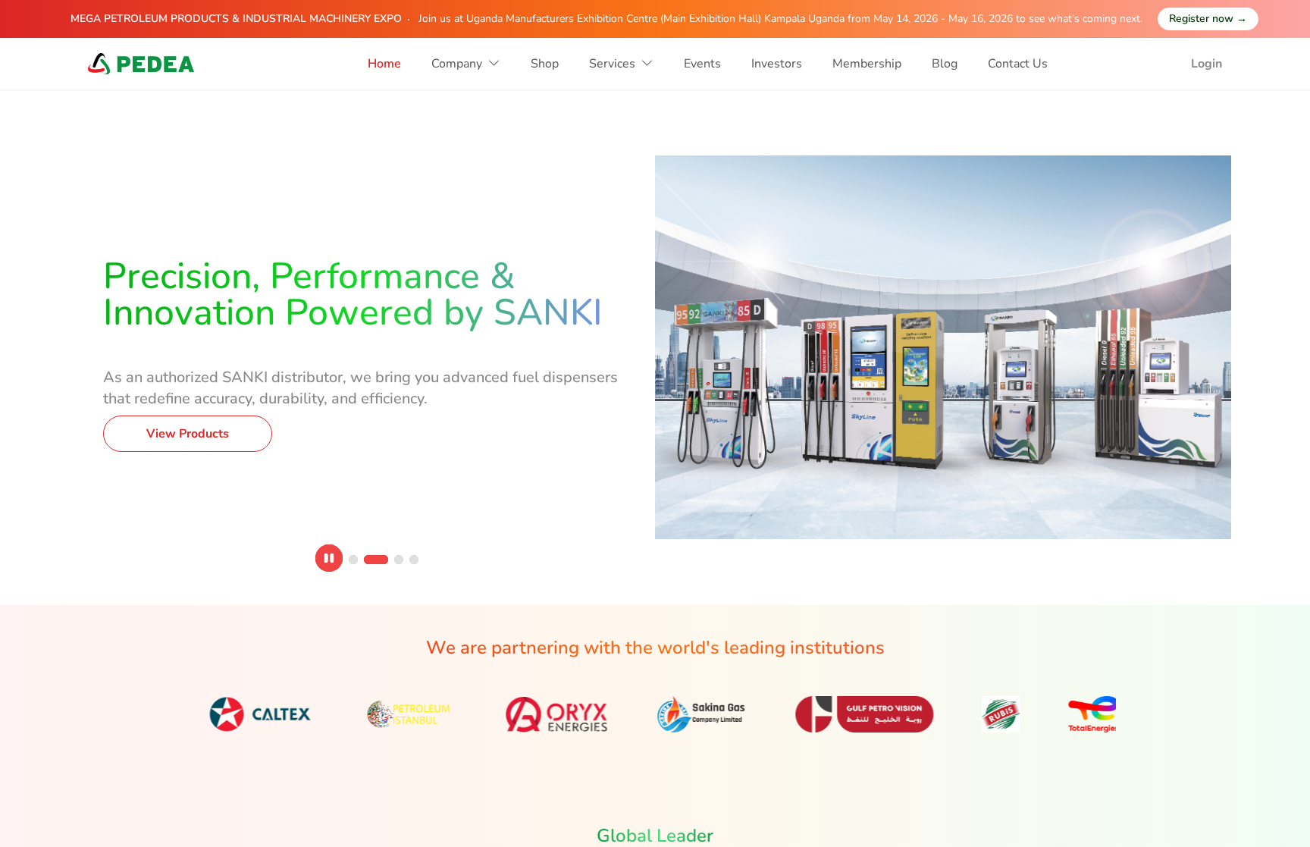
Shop (545, 63)
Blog (944, 63)
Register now (1208, 18)
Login (1206, 63)
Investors (776, 63)
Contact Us (1018, 63)
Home (384, 63)
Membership (866, 63)
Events (702, 63)
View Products (191, 405)
